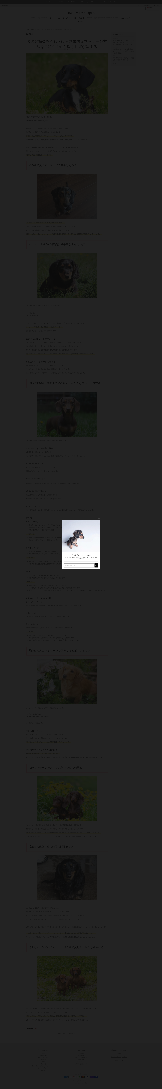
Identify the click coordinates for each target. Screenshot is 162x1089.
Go (96, 565)
